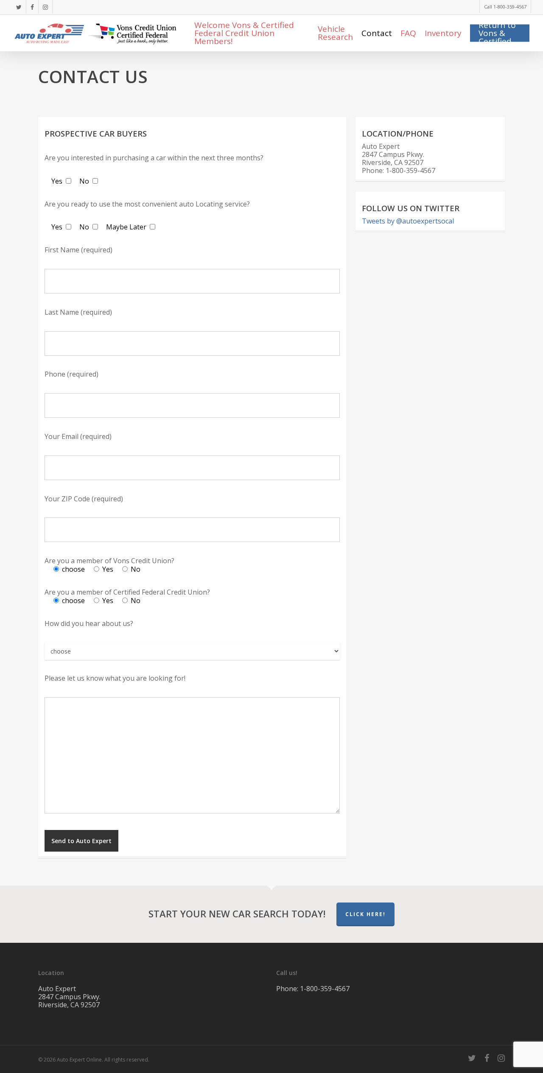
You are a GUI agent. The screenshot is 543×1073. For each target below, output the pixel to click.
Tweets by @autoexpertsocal (408, 221)
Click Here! (365, 914)
